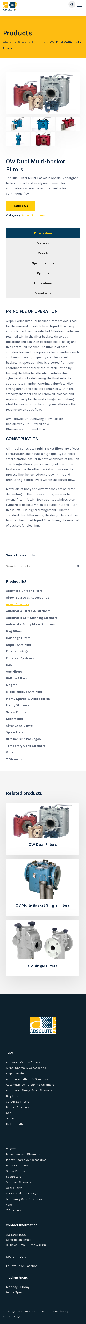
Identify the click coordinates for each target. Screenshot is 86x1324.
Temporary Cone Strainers (26, 746)
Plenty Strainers (18, 705)
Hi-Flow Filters (16, 678)
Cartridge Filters (18, 638)
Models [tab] (43, 253)
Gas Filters (14, 671)
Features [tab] (43, 243)
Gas (9, 665)
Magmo (11, 685)
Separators (14, 719)
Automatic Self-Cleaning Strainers (32, 618)
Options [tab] (43, 273)
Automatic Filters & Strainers (28, 611)
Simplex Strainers (19, 725)
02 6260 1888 (16, 1234)
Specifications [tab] (43, 263)
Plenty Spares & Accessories (28, 699)
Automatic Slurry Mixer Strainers (30, 624)
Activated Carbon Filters (24, 591)
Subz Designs (12, 1316)
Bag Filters (14, 631)
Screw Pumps (16, 712)
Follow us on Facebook (22, 1266)
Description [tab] (43, 233)
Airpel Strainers (33, 215)
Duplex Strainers (18, 645)
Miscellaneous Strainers (24, 692)
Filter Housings (17, 651)
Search (78, 566)
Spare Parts (15, 732)
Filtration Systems (20, 658)
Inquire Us (20, 206)
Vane (9, 752)
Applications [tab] (43, 283)
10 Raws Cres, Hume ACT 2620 (28, 1245)
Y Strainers (14, 759)
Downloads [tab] (43, 293)
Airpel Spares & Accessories (27, 597)
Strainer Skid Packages (23, 739)
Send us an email (18, 1240)
